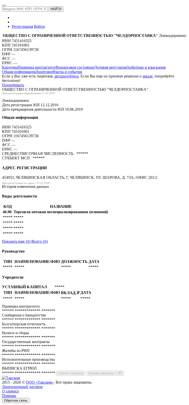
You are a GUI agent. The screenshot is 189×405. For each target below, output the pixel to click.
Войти (39, 26)
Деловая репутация (110, 67)
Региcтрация (22, 26)
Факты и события (67, 72)
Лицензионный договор (22, 387)
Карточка (10, 67)
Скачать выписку (70, 373)
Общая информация (18, 72)
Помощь (9, 395)
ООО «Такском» (40, 382)
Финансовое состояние (74, 67)
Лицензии (43, 72)
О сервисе (10, 391)
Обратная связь (16, 400)
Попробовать (13, 85)
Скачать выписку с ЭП (105, 373)
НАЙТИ (55, 9)
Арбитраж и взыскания (146, 67)
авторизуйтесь (66, 76)
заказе (147, 76)
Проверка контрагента (36, 67)
